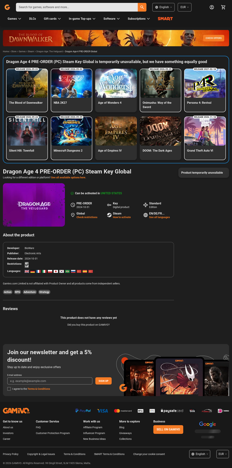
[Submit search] (142, 7)
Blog (121, 427)
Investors (8, 433)
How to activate (122, 217)
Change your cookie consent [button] (149, 454)
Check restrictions (86, 217)
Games (22, 51)
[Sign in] (211, 7)
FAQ (38, 427)
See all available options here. (68, 177)
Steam (31, 51)
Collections (125, 438)
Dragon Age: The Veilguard (49, 51)
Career (6, 438)
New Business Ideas (94, 438)
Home (6, 51)
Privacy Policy (10, 454)
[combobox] (77, 7)
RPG (17, 292)
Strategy (44, 292)
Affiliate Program (92, 427)
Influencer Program (94, 433)
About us (8, 427)
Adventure (30, 292)
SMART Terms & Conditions (109, 454)
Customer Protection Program (53, 433)
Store (13, 51)
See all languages (159, 217)
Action (7, 292)
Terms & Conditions (39, 388)
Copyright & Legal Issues (41, 454)
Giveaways (125, 433)
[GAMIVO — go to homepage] (7, 7)
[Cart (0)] (223, 7)
